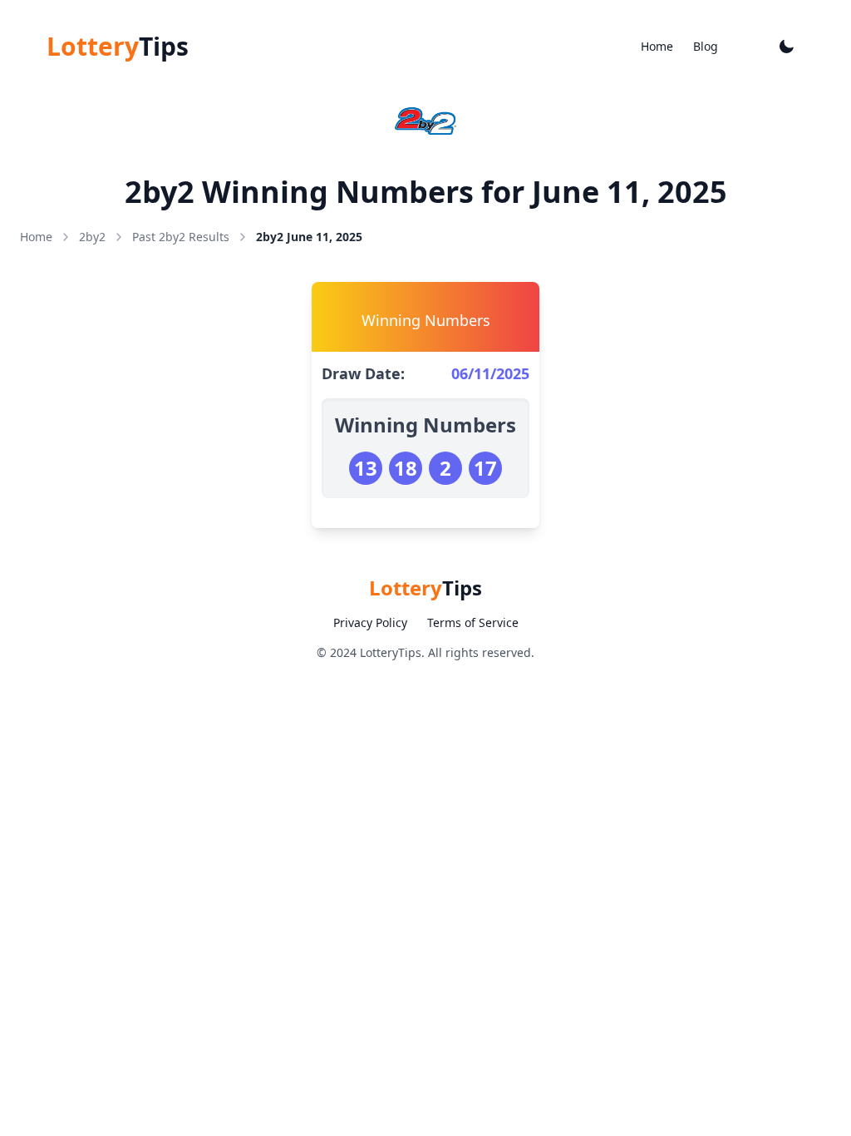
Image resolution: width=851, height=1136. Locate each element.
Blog (705, 46)
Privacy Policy (370, 622)
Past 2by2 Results (180, 236)
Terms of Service (473, 622)
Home (657, 46)
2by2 (92, 236)
